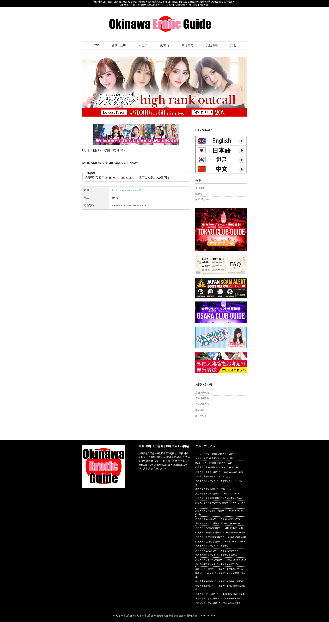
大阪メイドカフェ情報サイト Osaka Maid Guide (217, 523)
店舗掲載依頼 (202, 392)
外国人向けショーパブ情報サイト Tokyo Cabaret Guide (220, 560)
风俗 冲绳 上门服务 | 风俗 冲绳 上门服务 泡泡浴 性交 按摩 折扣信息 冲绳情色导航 (156, 615)
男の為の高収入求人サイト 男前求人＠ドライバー (218, 564)
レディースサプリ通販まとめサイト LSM (214, 454)
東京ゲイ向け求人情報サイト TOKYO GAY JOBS (217, 598)
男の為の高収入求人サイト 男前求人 (212, 546)
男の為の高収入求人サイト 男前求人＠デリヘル (217, 550)
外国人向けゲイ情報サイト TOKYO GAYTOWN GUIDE (220, 594)
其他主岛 (187, 45)
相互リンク (200, 416)
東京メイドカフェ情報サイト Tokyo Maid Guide (217, 493)
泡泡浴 (198, 193)
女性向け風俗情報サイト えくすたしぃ (213, 476)
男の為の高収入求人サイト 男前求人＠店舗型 (216, 555)
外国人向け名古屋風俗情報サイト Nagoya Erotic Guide (220, 537)
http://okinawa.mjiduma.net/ (126, 190)
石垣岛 (143, 45)
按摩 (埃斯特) (114, 150)
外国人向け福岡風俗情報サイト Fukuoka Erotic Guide (220, 541)
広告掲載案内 (202, 398)
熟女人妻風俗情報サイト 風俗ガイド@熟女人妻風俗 (219, 581)
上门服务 (94, 150)
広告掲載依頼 (202, 404)
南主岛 (164, 45)
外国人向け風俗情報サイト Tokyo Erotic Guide (216, 467)
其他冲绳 (212, 45)
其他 (233, 45)
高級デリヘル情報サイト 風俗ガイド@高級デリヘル (219, 569)
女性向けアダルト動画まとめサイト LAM (214, 458)
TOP (96, 45)
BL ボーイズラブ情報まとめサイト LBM (213, 463)
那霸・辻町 (119, 45)
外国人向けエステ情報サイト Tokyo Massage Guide (219, 472)
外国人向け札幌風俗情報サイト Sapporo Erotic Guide (220, 528)
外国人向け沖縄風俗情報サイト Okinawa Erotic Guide (220, 532)
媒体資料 (199, 410)
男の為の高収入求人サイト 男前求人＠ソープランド (219, 519)
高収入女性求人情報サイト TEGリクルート (215, 489)
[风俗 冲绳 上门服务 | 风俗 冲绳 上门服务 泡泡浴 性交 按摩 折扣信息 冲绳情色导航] (160, 18)
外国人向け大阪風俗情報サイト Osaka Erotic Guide (219, 498)
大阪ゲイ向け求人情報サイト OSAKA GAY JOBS (217, 603)
